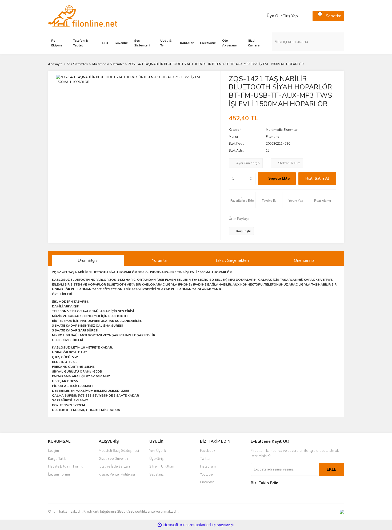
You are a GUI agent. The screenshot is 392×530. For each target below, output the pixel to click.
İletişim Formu (59, 474)
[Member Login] (261, 16)
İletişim (53, 450)
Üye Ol (273, 16)
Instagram (208, 466)
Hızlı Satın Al (317, 178)
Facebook (207, 450)
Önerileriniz (304, 260)
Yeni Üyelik (157, 450)
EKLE (331, 469)
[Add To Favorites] (242, 200)
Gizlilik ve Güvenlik (113, 458)
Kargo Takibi (57, 458)
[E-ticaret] (195, 525)
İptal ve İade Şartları (114, 466)
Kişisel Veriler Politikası (117, 474)
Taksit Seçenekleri (232, 260)
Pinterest (207, 482)
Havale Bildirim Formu (65, 466)
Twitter (205, 458)
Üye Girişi (156, 458)
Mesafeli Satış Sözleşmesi (119, 450)
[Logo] (82, 16)
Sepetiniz (156, 474)
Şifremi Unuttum (161, 466)
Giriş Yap (290, 16)
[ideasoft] (168, 525)
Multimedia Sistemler (281, 130)
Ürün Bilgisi (88, 260)
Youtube (206, 474)
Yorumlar (160, 260)
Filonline (272, 137)
